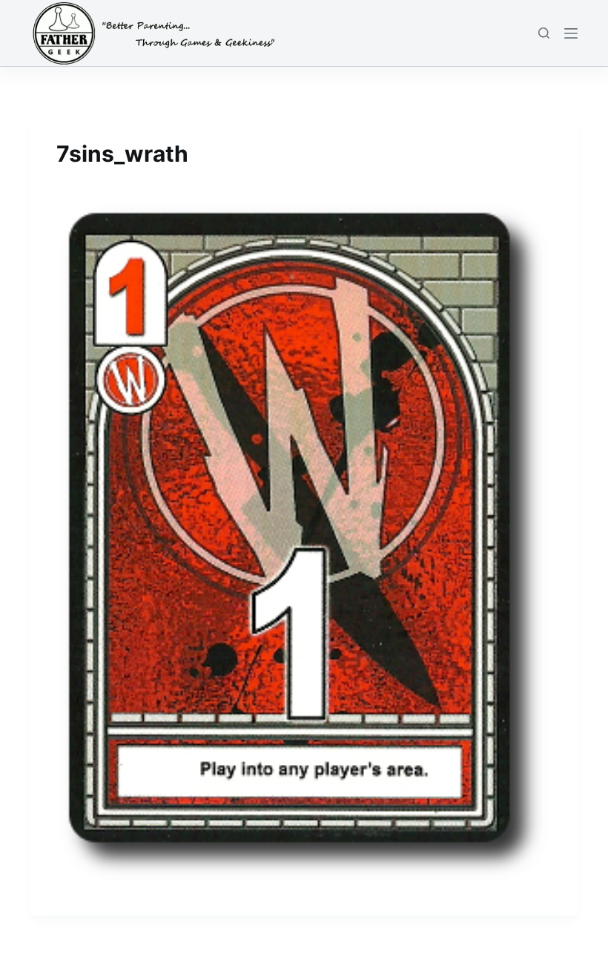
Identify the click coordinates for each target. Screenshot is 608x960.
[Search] (543, 33)
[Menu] (571, 33)
